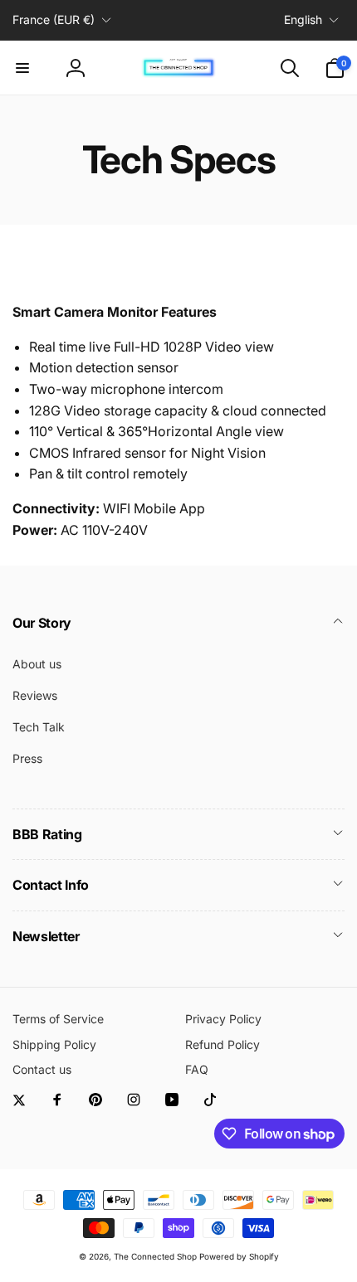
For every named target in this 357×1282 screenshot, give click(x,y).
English (303, 19)
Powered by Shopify (239, 1256)
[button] (22, 68)
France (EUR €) (53, 19)
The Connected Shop (155, 1256)
